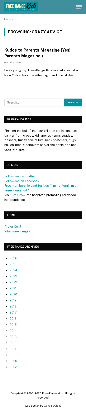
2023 (13, 276)
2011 (13, 349)
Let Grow (18, 195)
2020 (13, 294)
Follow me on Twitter (19, 176)
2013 (13, 336)
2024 (13, 270)
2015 (13, 324)
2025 (13, 264)
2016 (13, 318)
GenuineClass (52, 405)
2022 (13, 282)
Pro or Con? (12, 226)
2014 (13, 330)
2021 (13, 288)
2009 (13, 361)
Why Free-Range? (17, 231)
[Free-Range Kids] (21, 7)
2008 (13, 367)
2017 (13, 312)
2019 (13, 300)
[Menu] (79, 6)
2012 (13, 342)
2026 (13, 258)
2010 (13, 355)
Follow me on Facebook (21, 181)
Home (7, 19)
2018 (13, 306)
